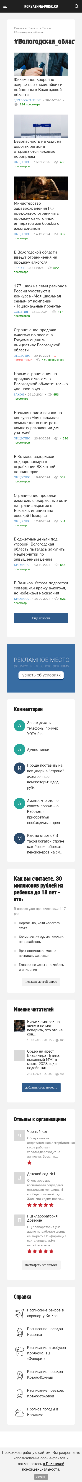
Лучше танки (38, 749)
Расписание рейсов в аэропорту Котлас (45, 1313)
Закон (19, 268)
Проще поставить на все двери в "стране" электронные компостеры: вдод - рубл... (45, 776)
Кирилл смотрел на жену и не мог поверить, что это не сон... (45, 1028)
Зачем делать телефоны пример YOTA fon (42, 728)
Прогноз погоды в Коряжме (42, 1412)
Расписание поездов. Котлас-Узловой (45, 1393)
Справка (22, 1297)
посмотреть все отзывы (41, 1265)
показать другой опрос (41, 981)
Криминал (22, 565)
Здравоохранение (28, 100)
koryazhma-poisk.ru (41, 6)
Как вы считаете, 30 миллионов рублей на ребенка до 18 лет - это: (39, 889)
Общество (22, 162)
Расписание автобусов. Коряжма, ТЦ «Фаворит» (47, 1353)
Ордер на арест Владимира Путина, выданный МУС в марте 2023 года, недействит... (43, 1059)
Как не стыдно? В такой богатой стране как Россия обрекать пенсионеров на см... (45, 843)
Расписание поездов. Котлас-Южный (45, 1374)
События (21, 311)
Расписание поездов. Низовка (45, 1332)
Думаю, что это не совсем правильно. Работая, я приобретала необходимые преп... (45, 811)
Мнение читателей (34, 1009)
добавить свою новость (41, 1087)
